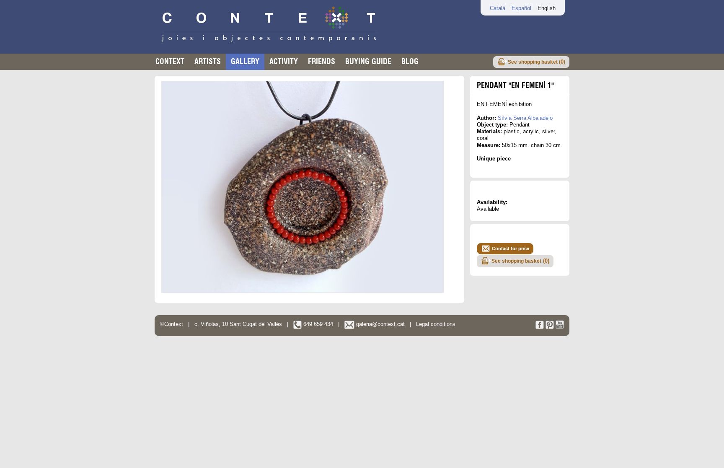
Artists (207, 61)
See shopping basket (520, 261)
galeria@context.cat (379, 324)
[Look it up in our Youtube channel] (560, 327)
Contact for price (510, 248)
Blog (410, 61)
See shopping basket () (536, 62)
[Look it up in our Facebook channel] (539, 327)
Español (521, 8)
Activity (283, 61)
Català (497, 8)
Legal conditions (435, 324)
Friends (321, 61)
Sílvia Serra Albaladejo (525, 118)
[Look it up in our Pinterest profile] (550, 327)
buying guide (368, 61)
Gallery (245, 61)
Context (169, 61)
